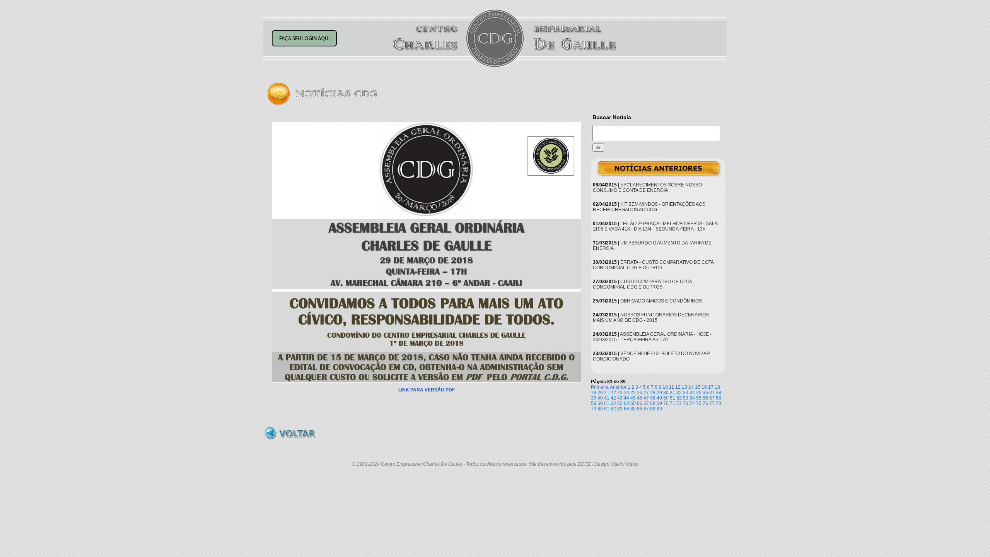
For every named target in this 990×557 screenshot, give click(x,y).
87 (646, 409)
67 (646, 403)
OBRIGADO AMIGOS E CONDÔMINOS (661, 301)
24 (626, 392)
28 (652, 392)
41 (606, 398)
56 (705, 398)
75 (699, 403)
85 (633, 409)
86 (639, 409)
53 (685, 398)
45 (633, 398)
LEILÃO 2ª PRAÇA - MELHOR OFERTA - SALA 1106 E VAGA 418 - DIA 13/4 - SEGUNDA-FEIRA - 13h (655, 226)
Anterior (618, 387)
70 (666, 403)
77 (712, 403)
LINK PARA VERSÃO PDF (426, 390)
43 (620, 398)
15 (697, 387)
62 (613, 403)
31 (672, 392)
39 (593, 398)
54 (692, 398)
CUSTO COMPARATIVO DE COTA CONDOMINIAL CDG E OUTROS (642, 284)
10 (665, 387)
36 (705, 392)
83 (620, 409)
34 (692, 392)
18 (717, 387)
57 (712, 398)
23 (620, 392)
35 (699, 392)
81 (606, 409)
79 (593, 409)
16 (704, 387)
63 (620, 403)
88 (652, 409)
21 (606, 392)
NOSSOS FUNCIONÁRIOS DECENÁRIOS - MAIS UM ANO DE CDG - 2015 (652, 317)
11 (671, 387)
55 (699, 398)
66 (639, 403)
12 (678, 387)
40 (600, 398)
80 (600, 409)
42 (613, 398)
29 (659, 392)
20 (600, 392)
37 (712, 392)
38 (718, 392)
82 (613, 409)
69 (659, 403)
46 (639, 398)
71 (672, 403)
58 (718, 398)
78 (718, 403)
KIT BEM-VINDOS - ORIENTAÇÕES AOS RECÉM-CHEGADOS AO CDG (649, 207)
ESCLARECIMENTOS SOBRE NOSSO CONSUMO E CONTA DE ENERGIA (647, 187)
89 (659, 409)
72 (679, 403)
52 (679, 398)
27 (646, 392)
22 (613, 392)
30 (666, 392)
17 (710, 387)
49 (659, 398)
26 (639, 392)
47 (646, 398)
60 (600, 403)
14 (691, 387)
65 (633, 403)
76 (705, 403)
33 (685, 392)
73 (685, 403)
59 (593, 403)
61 (606, 403)
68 (652, 403)
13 (684, 387)
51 (672, 398)
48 (652, 398)
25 (633, 392)
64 (626, 403)
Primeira (600, 387)
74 (692, 403)
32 (679, 392)
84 (626, 409)
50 (666, 398)
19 (593, 392)
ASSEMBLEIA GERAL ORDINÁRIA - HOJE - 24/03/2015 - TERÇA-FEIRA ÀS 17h (652, 336)
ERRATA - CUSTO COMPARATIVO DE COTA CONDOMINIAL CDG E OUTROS (653, 265)
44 (626, 398)
